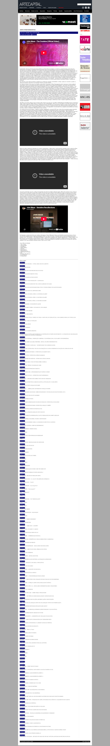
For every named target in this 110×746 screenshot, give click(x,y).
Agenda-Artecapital (52, 7)
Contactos (39, 7)
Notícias (21, 10)
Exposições (42, 10)
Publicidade (31, 7)
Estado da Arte (34, 10)
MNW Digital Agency (86, 741)
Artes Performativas (78, 10)
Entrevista (27, 10)
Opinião (60, 10)
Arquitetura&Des (68, 10)
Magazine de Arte (23, 7)
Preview (55, 10)
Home (44, 7)
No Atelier (86, 10)
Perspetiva (49, 10)
